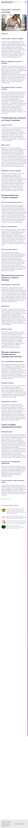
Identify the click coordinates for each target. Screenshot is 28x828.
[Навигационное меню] (26, 2)
